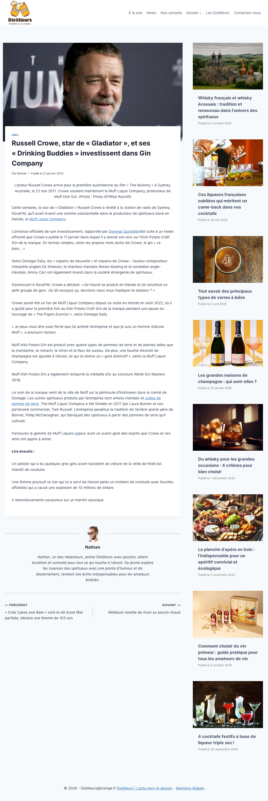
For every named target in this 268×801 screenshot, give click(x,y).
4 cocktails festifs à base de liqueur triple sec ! (227, 739)
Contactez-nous (247, 13)
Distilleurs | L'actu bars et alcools (144, 788)
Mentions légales (190, 788)
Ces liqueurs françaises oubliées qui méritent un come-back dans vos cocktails (222, 204)
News (151, 13)
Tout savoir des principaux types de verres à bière (225, 294)
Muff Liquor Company (47, 219)
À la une (135, 13)
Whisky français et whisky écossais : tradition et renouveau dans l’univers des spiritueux (227, 107)
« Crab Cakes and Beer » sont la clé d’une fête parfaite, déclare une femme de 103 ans (44, 611)
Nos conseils (171, 13)
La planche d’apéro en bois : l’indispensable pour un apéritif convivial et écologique (226, 559)
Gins (15, 134)
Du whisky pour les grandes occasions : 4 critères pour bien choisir (226, 465)
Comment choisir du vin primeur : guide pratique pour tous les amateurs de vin (228, 652)
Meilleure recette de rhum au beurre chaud (144, 608)
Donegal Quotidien (124, 231)
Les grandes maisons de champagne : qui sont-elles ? (227, 378)
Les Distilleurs (217, 13)
